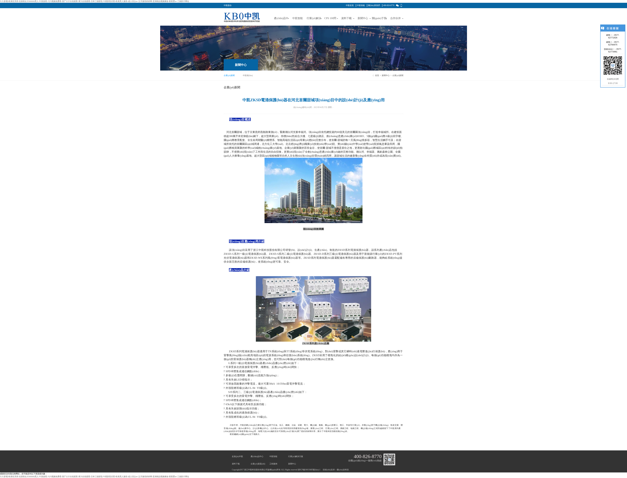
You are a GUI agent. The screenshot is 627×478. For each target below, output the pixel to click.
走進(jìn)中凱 (237, 456)
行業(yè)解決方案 (295, 456)
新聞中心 (386, 75)
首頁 (377, 75)
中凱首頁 (350, 5)
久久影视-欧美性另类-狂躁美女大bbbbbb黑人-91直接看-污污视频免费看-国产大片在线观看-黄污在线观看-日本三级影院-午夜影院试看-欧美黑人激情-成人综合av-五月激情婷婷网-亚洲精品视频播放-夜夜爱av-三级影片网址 (94, 1)
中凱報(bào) (248, 75)
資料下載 (236, 464)
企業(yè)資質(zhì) (258, 464)
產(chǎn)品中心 (257, 456)
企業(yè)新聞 (229, 75)
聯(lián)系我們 (374, 5)
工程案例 (273, 464)
